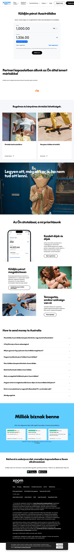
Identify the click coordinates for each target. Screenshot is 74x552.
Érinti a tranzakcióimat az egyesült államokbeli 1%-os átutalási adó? (27, 389)
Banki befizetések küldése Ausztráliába (18, 370)
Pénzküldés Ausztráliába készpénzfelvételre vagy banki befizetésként (28, 338)
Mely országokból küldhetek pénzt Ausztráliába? (21, 376)
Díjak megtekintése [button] (50, 256)
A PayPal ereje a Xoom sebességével (16, 344)
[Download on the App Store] (42, 472)
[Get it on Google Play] (32, 472)
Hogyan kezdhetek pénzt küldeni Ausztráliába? (20, 357)
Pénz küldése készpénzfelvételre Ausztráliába (20, 363)
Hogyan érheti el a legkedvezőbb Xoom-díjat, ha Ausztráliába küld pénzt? (29, 382)
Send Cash (42, 156)
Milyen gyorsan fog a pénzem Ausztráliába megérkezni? (23, 350)
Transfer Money (8, 156)
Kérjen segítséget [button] (50, 314)
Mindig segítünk (9, 395)
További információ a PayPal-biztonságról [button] (17, 287)
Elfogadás (60, 544)
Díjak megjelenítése (53, 45)
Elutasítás (60, 547)
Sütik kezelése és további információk (22, 547)
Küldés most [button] (37, 52)
